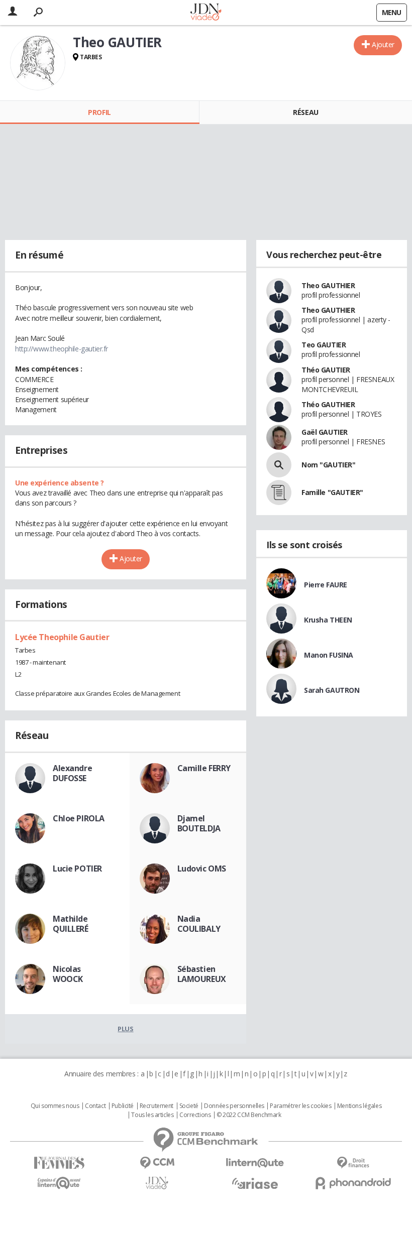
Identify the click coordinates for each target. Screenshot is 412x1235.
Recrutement (156, 1105)
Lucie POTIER (77, 868)
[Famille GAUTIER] (278, 492)
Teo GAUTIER (323, 344)
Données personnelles (234, 1105)
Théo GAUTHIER (328, 404)
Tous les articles (152, 1115)
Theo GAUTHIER (328, 285)
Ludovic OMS (201, 868)
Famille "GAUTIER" (332, 492)
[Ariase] (255, 1183)
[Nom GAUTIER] (278, 464)
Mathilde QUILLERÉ (70, 923)
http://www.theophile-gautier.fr (61, 348)
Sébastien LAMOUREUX (201, 973)
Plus (125, 1028)
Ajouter (383, 44)
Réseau (305, 112)
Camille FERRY (204, 768)
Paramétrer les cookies (300, 1105)
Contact (95, 1105)
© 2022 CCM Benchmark (249, 1115)
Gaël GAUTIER (324, 432)
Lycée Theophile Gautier (62, 637)
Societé (188, 1105)
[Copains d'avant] (59, 1183)
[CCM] (157, 1163)
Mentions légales (359, 1105)
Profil (99, 112)
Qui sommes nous (55, 1105)
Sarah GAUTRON (332, 690)
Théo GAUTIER (325, 370)
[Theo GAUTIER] (37, 62)
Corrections (195, 1115)
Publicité (123, 1105)
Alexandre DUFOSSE (72, 773)
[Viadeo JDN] (157, 1183)
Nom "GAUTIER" (328, 464)
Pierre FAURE (325, 584)
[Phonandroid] (353, 1183)
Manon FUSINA (328, 655)
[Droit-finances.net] (353, 1163)
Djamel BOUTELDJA (199, 823)
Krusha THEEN (328, 620)
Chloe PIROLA (79, 818)
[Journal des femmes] (59, 1163)
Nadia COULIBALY (199, 923)
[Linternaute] (255, 1163)
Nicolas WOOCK (68, 973)
